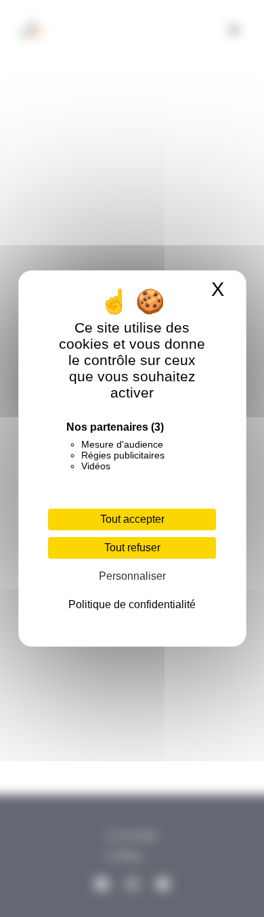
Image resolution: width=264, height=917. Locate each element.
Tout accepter (132, 519)
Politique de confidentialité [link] (132, 604)
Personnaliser (132, 576)
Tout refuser (132, 547)
